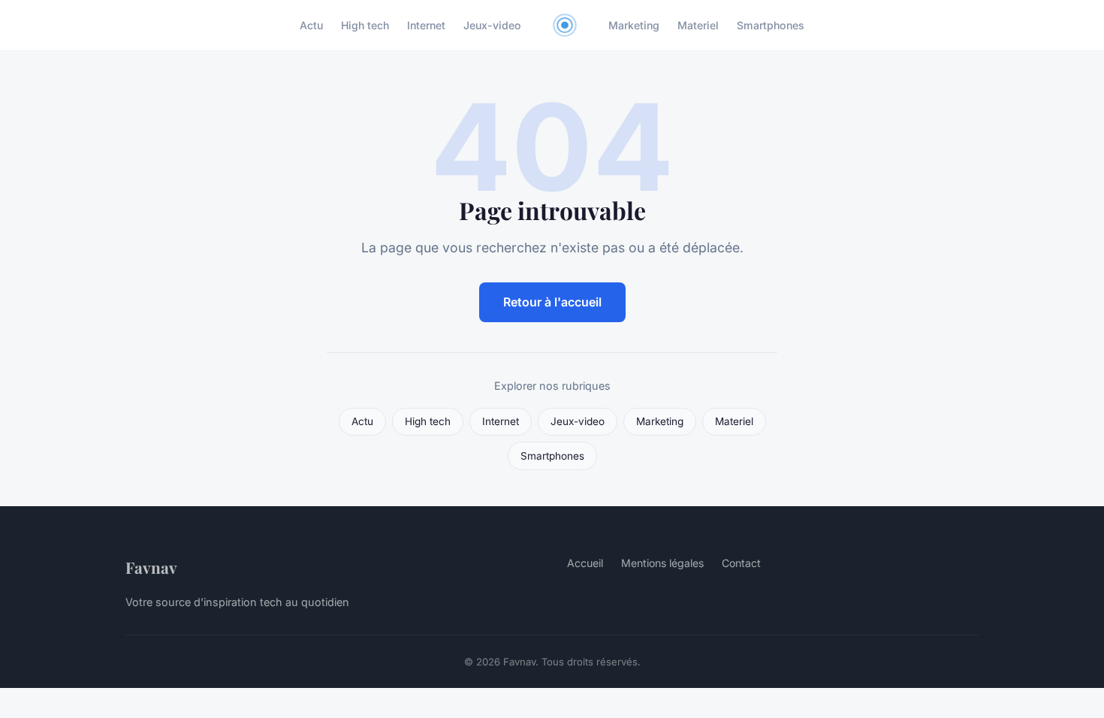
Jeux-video (492, 25)
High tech (365, 25)
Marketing (633, 25)
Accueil (585, 563)
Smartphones (770, 25)
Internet (426, 25)
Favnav (151, 567)
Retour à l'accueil (552, 301)
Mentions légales (662, 563)
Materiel (698, 25)
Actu (311, 25)
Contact (741, 563)
